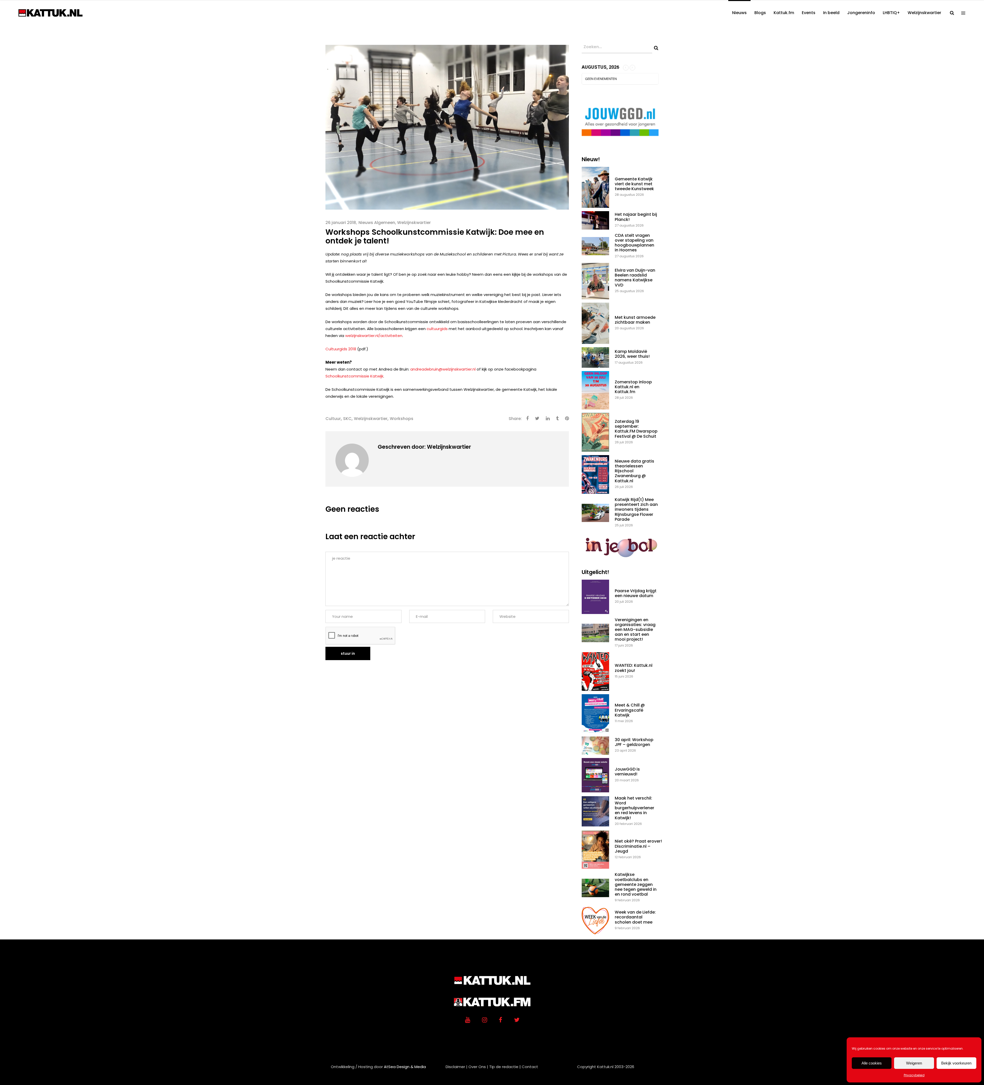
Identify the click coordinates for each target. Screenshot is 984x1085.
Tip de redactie (503, 1066)
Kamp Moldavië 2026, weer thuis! (632, 354)
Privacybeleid (914, 1075)
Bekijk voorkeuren (956, 1063)
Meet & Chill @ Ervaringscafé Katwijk (630, 710)
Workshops (401, 419)
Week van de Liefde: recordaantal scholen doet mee (635, 917)
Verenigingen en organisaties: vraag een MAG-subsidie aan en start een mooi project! (635, 629)
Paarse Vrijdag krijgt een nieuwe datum (636, 593)
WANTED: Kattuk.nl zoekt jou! (633, 667)
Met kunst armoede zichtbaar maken (635, 319)
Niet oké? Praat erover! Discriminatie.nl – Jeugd (638, 846)
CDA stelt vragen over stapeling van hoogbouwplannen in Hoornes (634, 242)
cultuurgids (437, 328)
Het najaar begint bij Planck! (636, 216)
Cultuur (333, 419)
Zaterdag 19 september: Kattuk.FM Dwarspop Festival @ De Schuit (636, 428)
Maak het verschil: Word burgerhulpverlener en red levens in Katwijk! (634, 808)
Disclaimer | (456, 1066)
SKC (347, 419)
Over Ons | (478, 1066)
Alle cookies (872, 1063)
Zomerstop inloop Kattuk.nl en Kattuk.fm (633, 387)
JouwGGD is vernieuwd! (627, 771)
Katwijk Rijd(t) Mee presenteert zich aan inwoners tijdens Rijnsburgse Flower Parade (636, 509)
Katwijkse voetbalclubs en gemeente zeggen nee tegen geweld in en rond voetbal (636, 884)
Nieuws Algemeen (376, 223)
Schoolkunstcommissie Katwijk (354, 376)
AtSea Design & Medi (403, 1066)
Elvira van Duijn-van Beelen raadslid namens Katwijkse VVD (635, 277)
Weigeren (914, 1063)
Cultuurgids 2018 (340, 349)
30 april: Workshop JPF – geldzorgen (634, 742)
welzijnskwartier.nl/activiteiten (373, 335)
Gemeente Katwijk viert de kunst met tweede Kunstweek (634, 184)
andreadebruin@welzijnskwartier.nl (443, 369)
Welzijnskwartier (414, 223)
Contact (530, 1066)
